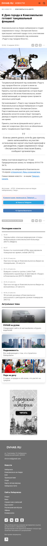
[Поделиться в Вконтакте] (36, 45)
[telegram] (6, 520)
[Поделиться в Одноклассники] (40, 45)
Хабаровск (9, 469)
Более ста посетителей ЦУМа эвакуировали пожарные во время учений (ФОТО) (23, 251)
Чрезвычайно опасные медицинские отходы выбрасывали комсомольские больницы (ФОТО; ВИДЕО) (23, 239)
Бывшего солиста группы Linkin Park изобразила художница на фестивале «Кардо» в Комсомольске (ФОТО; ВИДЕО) (24, 273)
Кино (6, 499)
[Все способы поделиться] (43, 45)
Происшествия (10, 478)
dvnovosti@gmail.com (13, 459)
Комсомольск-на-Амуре (24, 9)
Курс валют (9, 505)
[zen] (16, 520)
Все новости (7, 9)
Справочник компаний (13, 502)
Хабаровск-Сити (11, 486)
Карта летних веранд (12, 483)
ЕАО (6, 475)
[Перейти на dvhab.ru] (7, 3)
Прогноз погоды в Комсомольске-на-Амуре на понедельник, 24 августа (24, 262)
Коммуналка (9, 513)
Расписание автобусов (13, 507)
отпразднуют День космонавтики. (25, 172)
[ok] (22, 520)
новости (20, 3)
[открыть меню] (39, 3)
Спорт (7, 480)
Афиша (7, 510)
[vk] (11, 520)
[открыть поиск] (44, 3)
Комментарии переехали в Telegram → (20, 198)
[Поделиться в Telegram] (32, 45)
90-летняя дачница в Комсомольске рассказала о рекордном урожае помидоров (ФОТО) (23, 297)
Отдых (7, 497)
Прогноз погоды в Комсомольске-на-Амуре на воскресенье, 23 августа (24, 285)
